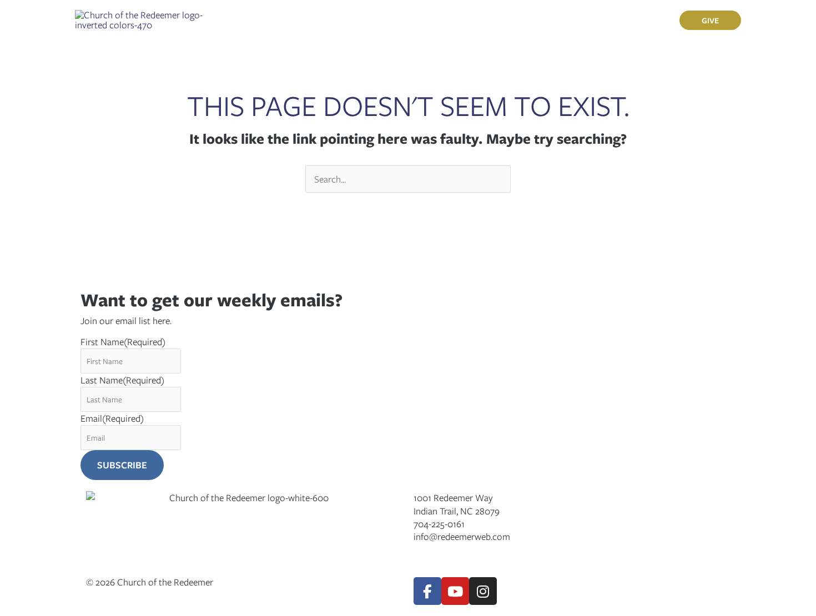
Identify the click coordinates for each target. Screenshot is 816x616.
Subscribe (122, 464)
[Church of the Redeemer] (140, 18)
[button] (306, 20)
